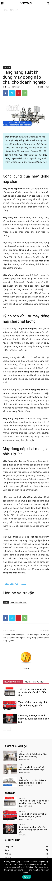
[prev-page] (4, 729)
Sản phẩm (14, 10)
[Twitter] (12, 93)
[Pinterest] (18, 93)
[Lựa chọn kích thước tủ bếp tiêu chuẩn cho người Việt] (10, 769)
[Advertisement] (26, 39)
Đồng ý (27, 877)
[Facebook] (5, 93)
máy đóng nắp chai (18, 602)
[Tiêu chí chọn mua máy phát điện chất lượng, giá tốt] (10, 705)
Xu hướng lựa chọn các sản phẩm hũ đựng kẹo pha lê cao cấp (33, 718)
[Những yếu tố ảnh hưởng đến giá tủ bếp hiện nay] (10, 756)
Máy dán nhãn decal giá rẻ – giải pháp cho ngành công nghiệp (14, 637)
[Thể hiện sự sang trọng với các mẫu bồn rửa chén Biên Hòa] (10, 692)
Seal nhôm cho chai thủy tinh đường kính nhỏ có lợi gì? (33, 781)
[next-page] (9, 729)
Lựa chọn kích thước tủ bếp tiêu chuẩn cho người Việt (32, 768)
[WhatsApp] (24, 93)
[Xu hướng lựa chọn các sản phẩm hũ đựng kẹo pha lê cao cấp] (10, 718)
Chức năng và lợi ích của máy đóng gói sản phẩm (38, 636)
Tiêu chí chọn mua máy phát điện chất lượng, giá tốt (32, 815)
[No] (48, 869)
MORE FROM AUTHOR (34, 682)
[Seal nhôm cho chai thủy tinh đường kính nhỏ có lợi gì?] (10, 782)
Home (5, 10)
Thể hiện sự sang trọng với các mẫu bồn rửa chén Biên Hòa (32, 692)
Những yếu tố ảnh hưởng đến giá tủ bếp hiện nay (33, 755)
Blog (20, 751)
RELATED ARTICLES (13, 682)
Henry (7, 87)
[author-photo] (26, 664)
